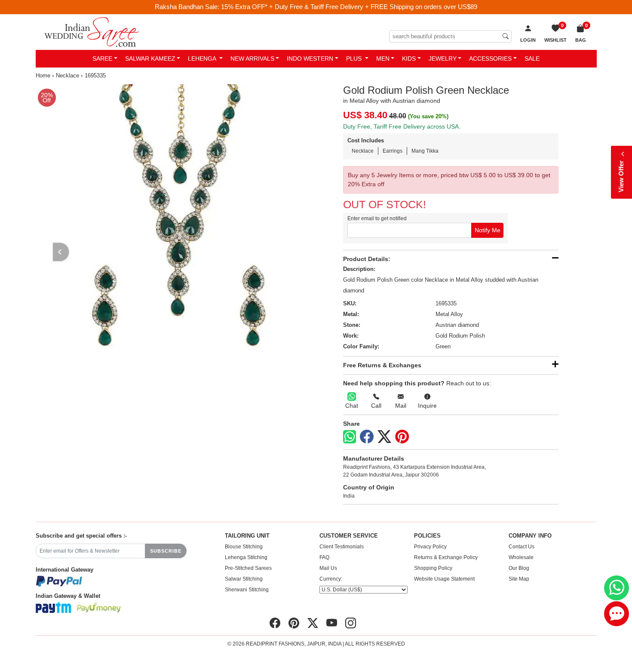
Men (383, 58)
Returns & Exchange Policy (446, 557)
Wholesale (521, 557)
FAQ (324, 557)
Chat (351, 405)
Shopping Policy (433, 568)
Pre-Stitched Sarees (248, 568)
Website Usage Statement (444, 579)
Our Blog (519, 568)
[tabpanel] (174, 223)
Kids (409, 58)
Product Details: (366, 258)
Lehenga (203, 58)
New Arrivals (252, 58)
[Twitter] (384, 437)
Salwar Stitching (244, 579)
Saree (102, 58)
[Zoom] (174, 223)
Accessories (490, 58)
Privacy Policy (430, 547)
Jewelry (443, 58)
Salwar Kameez (150, 58)
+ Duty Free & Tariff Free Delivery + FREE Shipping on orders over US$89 (373, 6)
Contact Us (521, 547)
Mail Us (328, 568)
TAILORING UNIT (247, 536)
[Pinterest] (402, 437)
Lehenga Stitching (246, 557)
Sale (532, 58)
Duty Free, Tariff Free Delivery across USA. (401, 126)
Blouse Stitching (244, 547)
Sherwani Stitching (247, 590)
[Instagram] (350, 623)
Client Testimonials (341, 547)
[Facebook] (367, 437)
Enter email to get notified (377, 218)
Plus (354, 58)
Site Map (519, 579)
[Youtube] (331, 623)
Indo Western (310, 58)
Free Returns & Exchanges (382, 365)
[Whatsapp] (349, 436)
